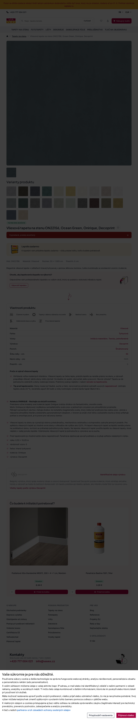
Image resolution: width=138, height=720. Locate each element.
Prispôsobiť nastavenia (101, 715)
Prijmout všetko (126, 715)
